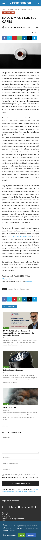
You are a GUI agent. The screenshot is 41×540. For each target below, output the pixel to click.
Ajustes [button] (13, 535)
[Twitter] (9, 38)
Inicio (3, 9)
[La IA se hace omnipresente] (20, 359)
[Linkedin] (24, 38)
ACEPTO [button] (21, 535)
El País (17, 289)
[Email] (29, 38)
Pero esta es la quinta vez (19, 237)
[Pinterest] (14, 38)
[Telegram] (34, 38)
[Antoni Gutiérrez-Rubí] (3, 27)
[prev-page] (3, 425)
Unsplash (28, 282)
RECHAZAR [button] (30, 535)
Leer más (6, 535)
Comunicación (11, 9)
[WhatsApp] (19, 38)
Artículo (11, 289)
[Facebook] (4, 38)
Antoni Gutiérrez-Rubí (15, 27)
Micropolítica (7, 279)
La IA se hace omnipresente (13, 370)
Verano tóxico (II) (9, 407)
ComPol (6, 328)
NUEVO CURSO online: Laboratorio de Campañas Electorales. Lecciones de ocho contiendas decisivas (18, 333)
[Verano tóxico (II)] (20, 396)
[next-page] (7, 425)
